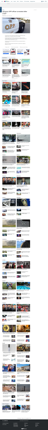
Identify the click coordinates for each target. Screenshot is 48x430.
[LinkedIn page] (7, 420)
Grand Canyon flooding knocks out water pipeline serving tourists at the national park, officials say (8, 393)
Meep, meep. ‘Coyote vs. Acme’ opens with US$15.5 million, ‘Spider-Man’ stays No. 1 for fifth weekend (23, 353)
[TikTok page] (4, 420)
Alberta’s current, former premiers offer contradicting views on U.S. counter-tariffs (25, 256)
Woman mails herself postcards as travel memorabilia (15, 92)
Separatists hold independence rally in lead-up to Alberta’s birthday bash (25, 190)
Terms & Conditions (15, 425)
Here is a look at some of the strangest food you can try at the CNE (25, 128)
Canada (14, 1)
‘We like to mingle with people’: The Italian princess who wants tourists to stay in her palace (23, 373)
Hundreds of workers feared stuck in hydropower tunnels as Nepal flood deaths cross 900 (23, 313)
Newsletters (27, 418)
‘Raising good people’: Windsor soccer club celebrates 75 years (8, 290)
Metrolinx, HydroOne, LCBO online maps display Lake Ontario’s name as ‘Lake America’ (25, 65)
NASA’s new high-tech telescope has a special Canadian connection (24, 92)
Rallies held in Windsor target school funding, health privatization (11, 298)
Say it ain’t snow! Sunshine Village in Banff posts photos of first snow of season (6, 75)
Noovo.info (36, 424)
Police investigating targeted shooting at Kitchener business (22, 228)
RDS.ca (36, 426)
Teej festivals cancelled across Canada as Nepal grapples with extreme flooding (11, 316)
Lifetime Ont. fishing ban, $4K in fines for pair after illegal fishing (23, 249)
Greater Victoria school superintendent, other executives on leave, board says (26, 294)
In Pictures (21, 1)
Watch (18, 1)
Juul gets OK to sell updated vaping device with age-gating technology (9, 352)
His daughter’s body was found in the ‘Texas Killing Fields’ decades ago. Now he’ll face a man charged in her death (16, 76)
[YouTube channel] (5, 420)
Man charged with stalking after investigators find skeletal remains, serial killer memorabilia (26, 316)
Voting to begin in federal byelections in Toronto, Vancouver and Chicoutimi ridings (9, 333)
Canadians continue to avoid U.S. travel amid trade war (16, 105)
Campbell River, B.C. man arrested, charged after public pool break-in (23, 290)
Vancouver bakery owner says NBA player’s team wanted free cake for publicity (25, 411)
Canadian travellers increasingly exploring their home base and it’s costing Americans (6, 117)
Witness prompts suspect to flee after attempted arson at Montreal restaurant (11, 189)
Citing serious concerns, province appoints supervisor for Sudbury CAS (26, 252)
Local (11, 1)
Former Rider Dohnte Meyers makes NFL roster (11, 234)
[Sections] (2, 1)
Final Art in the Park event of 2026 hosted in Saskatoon (11, 251)
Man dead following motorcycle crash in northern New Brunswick (11, 210)
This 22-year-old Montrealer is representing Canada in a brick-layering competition (11, 193)
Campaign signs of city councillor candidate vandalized (26, 213)
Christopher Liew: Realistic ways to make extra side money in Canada (6, 65)
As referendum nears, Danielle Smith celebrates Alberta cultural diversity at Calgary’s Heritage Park (22, 186)
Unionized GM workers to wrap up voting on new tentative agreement (11, 320)
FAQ (25, 418)
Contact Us (22, 418)
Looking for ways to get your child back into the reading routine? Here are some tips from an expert (25, 117)
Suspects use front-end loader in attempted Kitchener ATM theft (26, 231)
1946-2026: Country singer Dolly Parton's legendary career (16, 128)
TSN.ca (25, 426)
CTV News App (19, 418)
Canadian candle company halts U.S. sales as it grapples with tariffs (25, 105)
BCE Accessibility (4, 424)
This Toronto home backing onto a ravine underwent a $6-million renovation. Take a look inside (6, 128)
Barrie (3, 9)
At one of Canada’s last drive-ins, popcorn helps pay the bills (16, 116)
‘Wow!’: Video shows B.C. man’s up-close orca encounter (25, 75)
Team (30, 418)
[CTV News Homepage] (6, 1)
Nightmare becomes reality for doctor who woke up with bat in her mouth (16, 411)
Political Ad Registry (15, 426)
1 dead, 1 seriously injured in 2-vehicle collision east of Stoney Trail (11, 172)
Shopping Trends (32, 1)
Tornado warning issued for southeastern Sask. (9, 227)
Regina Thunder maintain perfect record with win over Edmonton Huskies (11, 230)
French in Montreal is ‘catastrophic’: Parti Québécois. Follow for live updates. (8, 185)
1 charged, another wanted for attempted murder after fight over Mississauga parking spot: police (8, 143)
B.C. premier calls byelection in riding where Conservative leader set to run (26, 298)
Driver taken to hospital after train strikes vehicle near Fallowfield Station (22, 164)
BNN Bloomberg (26, 425)
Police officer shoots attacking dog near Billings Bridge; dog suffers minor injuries (25, 172)
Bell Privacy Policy (15, 424)
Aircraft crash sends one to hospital (22, 269)
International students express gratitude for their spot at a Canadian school (6, 105)
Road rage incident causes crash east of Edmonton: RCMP (26, 193)
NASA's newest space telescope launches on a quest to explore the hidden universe (23, 392)
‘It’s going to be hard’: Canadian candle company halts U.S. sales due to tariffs (22, 333)
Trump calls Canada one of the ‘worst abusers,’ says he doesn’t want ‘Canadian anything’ (16, 65)
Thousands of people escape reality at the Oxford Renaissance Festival (8, 269)
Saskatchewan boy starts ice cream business (6, 91)
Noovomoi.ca (36, 425)
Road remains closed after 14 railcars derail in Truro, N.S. (8, 207)
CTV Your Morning (26, 1)
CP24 (25, 424)
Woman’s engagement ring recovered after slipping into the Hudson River (26, 320)
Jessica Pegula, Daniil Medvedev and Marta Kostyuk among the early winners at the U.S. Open (9, 373)
